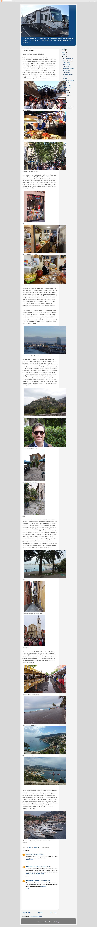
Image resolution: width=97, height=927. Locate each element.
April (65, 56)
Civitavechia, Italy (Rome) (68, 75)
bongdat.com (43, 886)
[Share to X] (45, 847)
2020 (63, 52)
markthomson (30, 880)
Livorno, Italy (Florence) (66, 71)
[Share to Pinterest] (48, 847)
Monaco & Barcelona (68, 68)
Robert (27, 854)
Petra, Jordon (66, 85)
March (65, 90)
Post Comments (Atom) (36, 916)
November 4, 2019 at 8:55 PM (42, 880)
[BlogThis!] (44, 847)
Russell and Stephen (67, 108)
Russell (64, 110)
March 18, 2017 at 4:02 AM (37, 854)
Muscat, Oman (67, 83)
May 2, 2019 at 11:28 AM (43, 866)
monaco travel (29, 859)
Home (40, 912)
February (66, 92)
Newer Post (26, 912)
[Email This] (43, 847)
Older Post (53, 912)
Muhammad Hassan (31, 866)
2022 (63, 50)
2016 (63, 54)
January (66, 95)
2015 (63, 98)
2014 (63, 100)
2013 (63, 102)
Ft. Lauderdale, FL (68, 58)
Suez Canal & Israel (68, 80)
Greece (65, 78)
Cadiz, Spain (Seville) (66, 65)
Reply (27, 862)
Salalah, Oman (67, 87)
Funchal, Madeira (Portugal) (68, 61)
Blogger (58, 922)
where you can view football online (35, 873)
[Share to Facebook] (47, 847)
